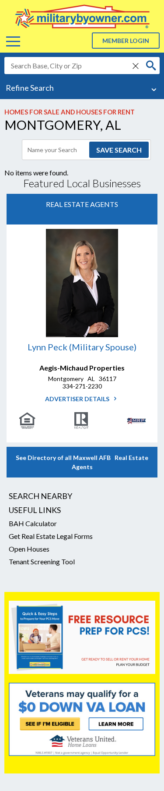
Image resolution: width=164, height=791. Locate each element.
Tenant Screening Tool (42, 561)
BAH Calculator (33, 523)
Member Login (125, 40)
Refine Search (30, 88)
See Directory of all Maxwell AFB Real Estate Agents (82, 462)
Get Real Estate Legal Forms (51, 536)
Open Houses (29, 549)
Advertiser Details (78, 399)
